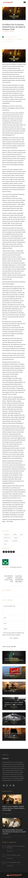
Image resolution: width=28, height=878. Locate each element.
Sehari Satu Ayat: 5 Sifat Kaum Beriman (16, 847)
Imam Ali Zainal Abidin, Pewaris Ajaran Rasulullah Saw (14, 659)
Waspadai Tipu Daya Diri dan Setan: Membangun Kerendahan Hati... (13, 735)
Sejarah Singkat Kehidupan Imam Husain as (13, 674)
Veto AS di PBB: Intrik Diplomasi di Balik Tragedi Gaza (12, 719)
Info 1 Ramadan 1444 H (14, 855)
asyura (15, 534)
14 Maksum (5, 31)
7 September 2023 (9, 39)
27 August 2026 (7, 837)
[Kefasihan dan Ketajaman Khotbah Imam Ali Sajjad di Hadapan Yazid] (6, 562)
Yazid (5, 544)
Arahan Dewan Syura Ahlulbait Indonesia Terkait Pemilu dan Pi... (14, 704)
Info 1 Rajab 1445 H (10, 691)
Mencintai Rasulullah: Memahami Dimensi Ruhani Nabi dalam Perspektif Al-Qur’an (14, 831)
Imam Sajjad (7, 537)
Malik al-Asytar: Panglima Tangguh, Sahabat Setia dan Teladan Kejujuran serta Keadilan (13, 808)
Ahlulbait (6, 534)
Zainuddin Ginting (16, 567)
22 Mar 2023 (10, 858)
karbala (16, 537)
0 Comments (19, 39)
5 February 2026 (7, 813)
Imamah (11, 31)
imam (21, 534)
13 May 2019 (10, 851)
